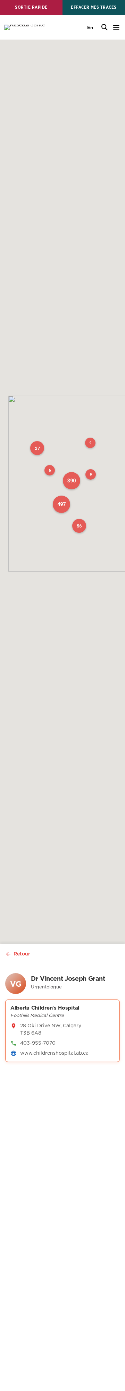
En (90, 27)
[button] (71, 480)
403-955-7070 (38, 1042)
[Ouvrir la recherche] (104, 27)
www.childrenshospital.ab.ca (54, 1052)
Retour (22, 953)
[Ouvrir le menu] (116, 27)
